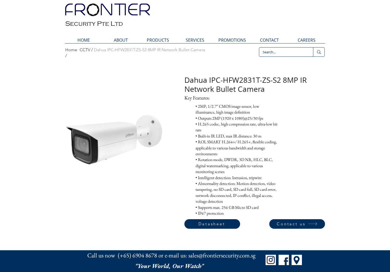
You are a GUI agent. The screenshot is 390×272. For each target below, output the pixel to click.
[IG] (271, 260)
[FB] (284, 260)
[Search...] (318, 52)
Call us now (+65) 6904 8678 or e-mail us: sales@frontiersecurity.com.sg (171, 255)
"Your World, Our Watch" (170, 266)
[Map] (297, 260)
